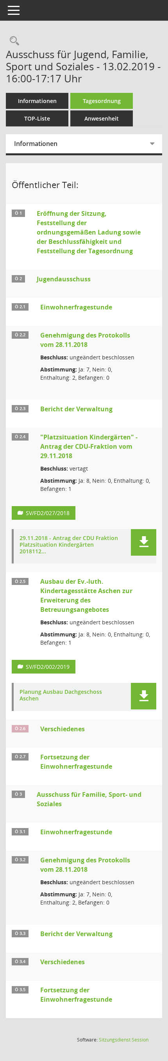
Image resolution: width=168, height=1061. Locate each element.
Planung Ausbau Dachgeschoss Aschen (61, 695)
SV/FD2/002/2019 (48, 666)
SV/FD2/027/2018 (48, 513)
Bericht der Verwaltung (76, 409)
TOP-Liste (37, 118)
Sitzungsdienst (123, 1039)
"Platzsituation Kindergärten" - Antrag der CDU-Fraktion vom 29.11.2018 (89, 446)
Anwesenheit (101, 118)
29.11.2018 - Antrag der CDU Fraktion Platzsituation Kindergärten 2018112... (69, 544)
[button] (143, 542)
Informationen (37, 101)
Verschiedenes (62, 729)
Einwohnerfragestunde (76, 307)
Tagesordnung (102, 101)
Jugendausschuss (64, 279)
